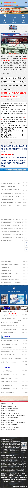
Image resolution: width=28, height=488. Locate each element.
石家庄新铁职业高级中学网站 (9, 406)
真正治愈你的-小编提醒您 (6, 347)
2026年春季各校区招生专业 (7, 199)
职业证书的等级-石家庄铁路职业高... (9, 389)
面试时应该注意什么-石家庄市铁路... (9, 381)
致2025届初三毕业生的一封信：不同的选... (11, 205)
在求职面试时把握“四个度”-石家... (8, 318)
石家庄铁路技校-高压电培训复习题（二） (10, 273)
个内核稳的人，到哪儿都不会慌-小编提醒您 (11, 358)
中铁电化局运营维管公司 (6, 385)
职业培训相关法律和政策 (6, 371)
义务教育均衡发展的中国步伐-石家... (9, 311)
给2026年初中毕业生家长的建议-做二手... (10, 196)
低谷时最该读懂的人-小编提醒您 (8, 362)
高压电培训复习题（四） (6, 267)
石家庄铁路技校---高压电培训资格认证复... (10, 264)
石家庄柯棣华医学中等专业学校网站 (10, 413)
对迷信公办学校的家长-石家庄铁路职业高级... (11, 193)
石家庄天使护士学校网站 (8, 415)
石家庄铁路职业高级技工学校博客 (10, 417)
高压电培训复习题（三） (6, 270)
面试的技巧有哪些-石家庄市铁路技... (9, 374)
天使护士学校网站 (21, 415)
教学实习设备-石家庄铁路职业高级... (9, 315)
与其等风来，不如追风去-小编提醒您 (9, 340)
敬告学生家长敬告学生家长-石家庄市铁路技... (11, 202)
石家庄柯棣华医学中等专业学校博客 (10, 427)
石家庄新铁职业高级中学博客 (9, 429)
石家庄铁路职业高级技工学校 (21, 486)
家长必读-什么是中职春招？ (7, 240)
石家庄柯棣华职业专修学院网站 (9, 410)
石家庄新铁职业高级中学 (11, 447)
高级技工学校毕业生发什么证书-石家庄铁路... (11, 220)
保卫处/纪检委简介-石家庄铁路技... (9, 329)
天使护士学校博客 (21, 422)
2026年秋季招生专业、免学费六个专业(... (10, 183)
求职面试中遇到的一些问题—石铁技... (9, 322)
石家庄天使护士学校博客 (8, 422)
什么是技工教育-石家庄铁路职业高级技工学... (11, 234)
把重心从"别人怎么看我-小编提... (8, 354)
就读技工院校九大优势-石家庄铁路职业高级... (11, 228)
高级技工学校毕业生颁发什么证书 (8, 186)
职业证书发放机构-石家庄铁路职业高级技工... (11, 223)
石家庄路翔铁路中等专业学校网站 (10, 408)
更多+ (26, 308)
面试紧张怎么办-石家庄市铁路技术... (9, 378)
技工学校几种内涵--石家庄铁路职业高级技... (11, 231)
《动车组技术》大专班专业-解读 (8, 332)
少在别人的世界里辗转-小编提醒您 (9, 344)
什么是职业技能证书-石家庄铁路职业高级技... (11, 237)
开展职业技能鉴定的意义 (6, 261)
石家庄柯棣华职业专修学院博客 (9, 424)
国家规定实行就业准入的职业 (7, 392)
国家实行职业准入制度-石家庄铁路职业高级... (11, 282)
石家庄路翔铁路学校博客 (8, 420)
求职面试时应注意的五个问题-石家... (9, 325)
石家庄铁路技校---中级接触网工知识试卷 (10, 279)
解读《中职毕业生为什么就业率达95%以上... (11, 225)
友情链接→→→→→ (7, 403)
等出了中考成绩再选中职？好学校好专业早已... (11, 189)
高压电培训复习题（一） (6, 276)
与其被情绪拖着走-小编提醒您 (8, 351)
